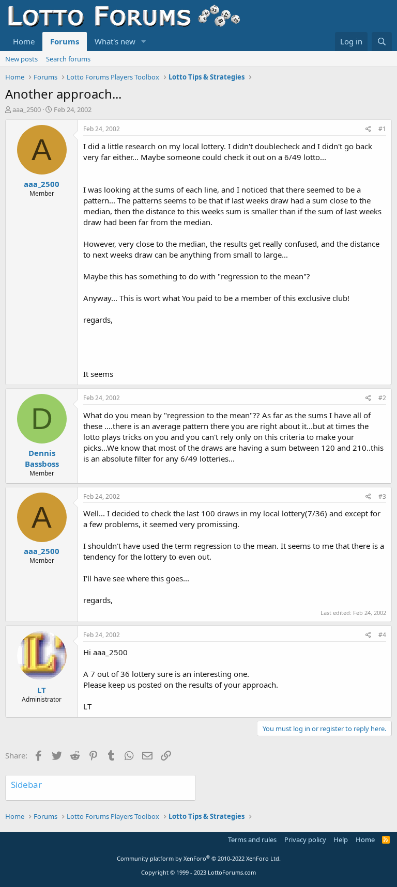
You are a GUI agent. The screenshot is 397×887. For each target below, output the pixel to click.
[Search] (382, 41)
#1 (382, 128)
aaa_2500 (26, 109)
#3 (382, 496)
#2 (382, 397)
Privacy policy (305, 839)
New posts (21, 59)
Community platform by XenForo (199, 858)
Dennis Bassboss (42, 458)
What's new (115, 41)
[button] (143, 41)
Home (24, 41)
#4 (382, 634)
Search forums (68, 59)
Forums (64, 41)
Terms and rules (252, 839)
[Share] (368, 129)
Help (340, 839)
